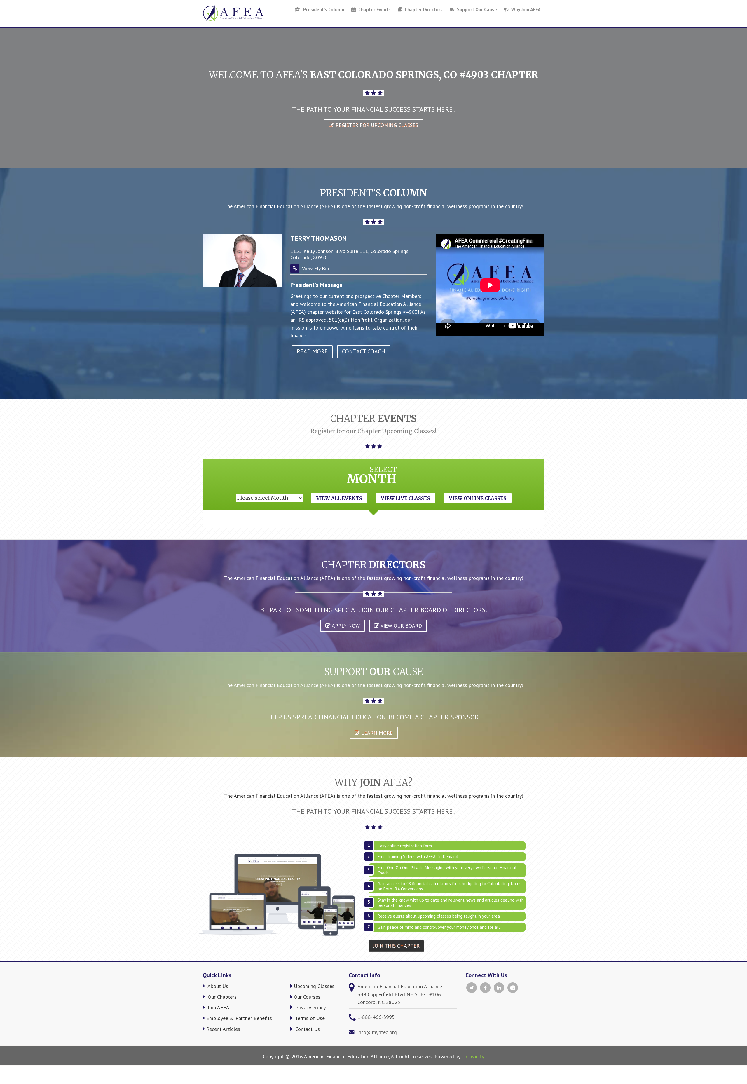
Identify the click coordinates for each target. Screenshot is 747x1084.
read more (312, 351)
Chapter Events (374, 9)
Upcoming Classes (314, 986)
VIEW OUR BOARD (400, 625)
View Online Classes (477, 498)
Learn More (376, 732)
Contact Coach (363, 351)
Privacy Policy (310, 1007)
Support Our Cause (476, 9)
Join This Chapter (396, 945)
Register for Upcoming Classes (376, 125)
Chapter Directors (423, 9)
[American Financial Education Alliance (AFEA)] (233, 13)
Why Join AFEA (525, 9)
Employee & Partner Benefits (239, 1018)
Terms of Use (309, 1018)
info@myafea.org (377, 1032)
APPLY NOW (345, 625)
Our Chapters (221, 997)
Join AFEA (217, 1007)
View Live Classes (405, 498)
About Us (217, 986)
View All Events (339, 498)
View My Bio (315, 268)
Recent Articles (223, 1029)
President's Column (323, 9)
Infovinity (473, 1056)
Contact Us (307, 1029)
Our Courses (307, 997)
